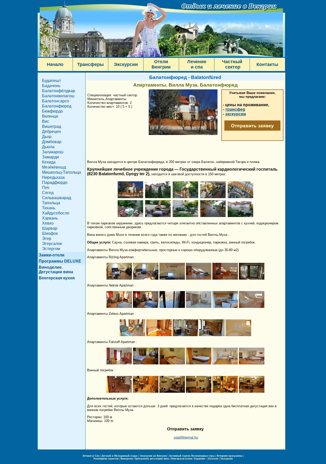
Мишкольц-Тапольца (61, 172)
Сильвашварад (56, 198)
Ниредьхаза (53, 177)
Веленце (50, 116)
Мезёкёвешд (54, 167)
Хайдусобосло (55, 213)
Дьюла (48, 147)
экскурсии (235, 114)
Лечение (196, 61)
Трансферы (90, 64)
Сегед (47, 192)
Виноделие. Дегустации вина (56, 269)
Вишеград (51, 126)
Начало (55, 64)
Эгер (46, 238)
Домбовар (51, 142)
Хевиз (47, 223)
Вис (45, 121)
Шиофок (50, 233)
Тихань (48, 208)
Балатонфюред (56, 106)
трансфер (235, 109)
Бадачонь (51, 86)
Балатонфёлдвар (58, 91)
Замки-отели (51, 255)
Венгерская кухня (57, 278)
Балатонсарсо (55, 101)
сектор (232, 67)
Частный (232, 61)
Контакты (267, 64)
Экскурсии (126, 64)
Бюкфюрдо (52, 111)
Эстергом (51, 249)
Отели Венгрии (161, 64)
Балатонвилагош (58, 96)
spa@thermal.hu (186, 437)
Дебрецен (51, 131)
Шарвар (49, 228)
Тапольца (51, 203)
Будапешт (51, 80)
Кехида (49, 162)
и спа (197, 67)
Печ (45, 187)
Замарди (50, 157)
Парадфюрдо (54, 182)
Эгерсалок (52, 243)
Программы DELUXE (60, 261)
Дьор (46, 136)
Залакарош (52, 152)
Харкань (50, 218)
